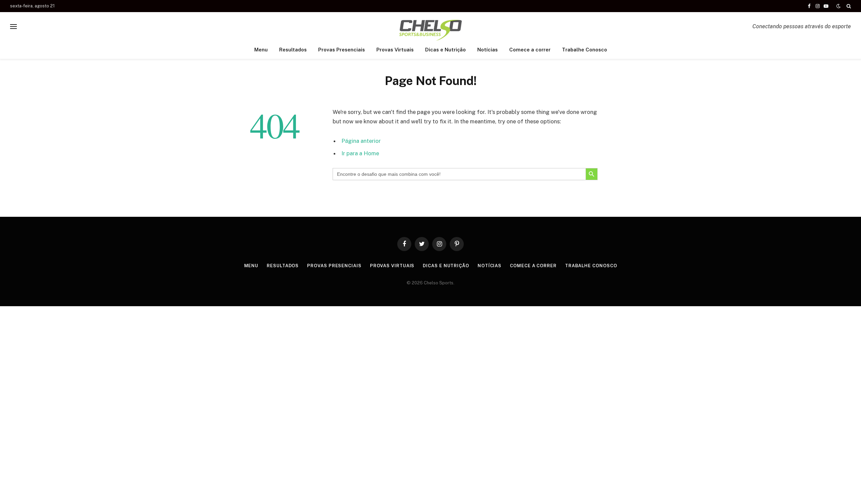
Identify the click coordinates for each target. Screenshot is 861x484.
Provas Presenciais (341, 49)
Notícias (487, 49)
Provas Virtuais (395, 49)
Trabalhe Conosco (584, 49)
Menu (261, 49)
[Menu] (13, 26)
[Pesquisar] (848, 6)
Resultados (293, 49)
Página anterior (361, 140)
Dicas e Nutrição (445, 49)
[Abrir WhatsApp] (844, 467)
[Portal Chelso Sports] (430, 26)
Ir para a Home (360, 153)
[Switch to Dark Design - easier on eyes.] (838, 6)
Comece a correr (530, 49)
